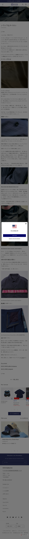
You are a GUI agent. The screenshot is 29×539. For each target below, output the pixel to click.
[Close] (26, 223)
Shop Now (14, 235)
